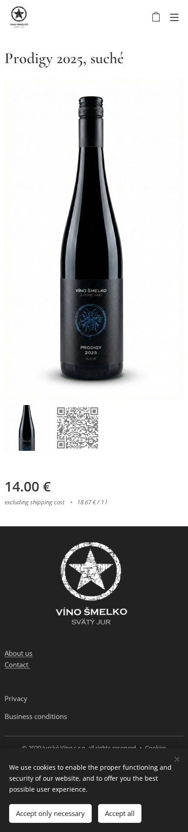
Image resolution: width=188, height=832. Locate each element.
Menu (174, 17)
